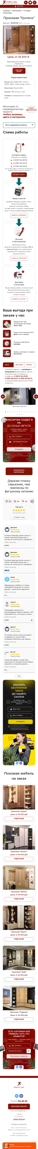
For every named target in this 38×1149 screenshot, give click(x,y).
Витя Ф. (12, 652)
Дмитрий (13, 552)
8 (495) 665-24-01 (20, 163)
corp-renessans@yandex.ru (19, 1110)
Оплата (29, 365)
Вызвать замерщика (19, 215)
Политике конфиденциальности (19, 728)
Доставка (19, 365)
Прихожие (16, 11)
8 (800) (19, 1101)
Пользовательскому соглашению (19, 729)
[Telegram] (17, 763)
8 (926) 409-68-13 (20, 166)
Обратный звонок (19, 1106)
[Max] (20, 763)
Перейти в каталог (19, 299)
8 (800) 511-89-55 (20, 160)
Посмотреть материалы (19, 471)
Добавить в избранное (19, 1124)
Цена (7, 365)
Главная (6, 11)
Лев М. (12, 577)
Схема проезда (19, 1119)
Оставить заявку (19, 174)
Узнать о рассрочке (19, 258)
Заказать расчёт (19, 70)
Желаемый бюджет (20, 442)
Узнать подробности (31, 109)
